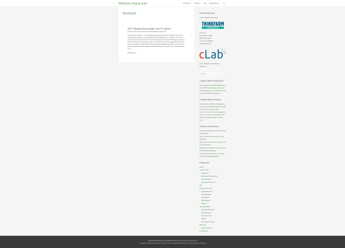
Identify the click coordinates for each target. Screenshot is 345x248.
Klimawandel (205, 197)
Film (200, 185)
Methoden (202, 225)
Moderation (205, 173)
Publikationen (203, 231)
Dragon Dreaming (206, 228)
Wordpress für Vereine (208, 182)
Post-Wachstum (206, 213)
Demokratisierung (207, 191)
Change (196, 3)
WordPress (186, 3)
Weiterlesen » (132, 53)
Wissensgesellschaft (207, 222)
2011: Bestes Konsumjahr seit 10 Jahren (149, 28)
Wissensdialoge (206, 179)
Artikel (201, 167)
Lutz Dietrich (203, 153)
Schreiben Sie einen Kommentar (138, 31)
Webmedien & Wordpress (209, 176)
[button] (224, 3)
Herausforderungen (205, 188)
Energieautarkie (206, 194)
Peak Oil (203, 203)
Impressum (184, 240)
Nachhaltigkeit (153, 31)
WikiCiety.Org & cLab (133, 3)
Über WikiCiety (214, 3)
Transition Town (206, 216)
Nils (200, 136)
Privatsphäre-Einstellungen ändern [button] (150, 243)
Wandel (203, 219)
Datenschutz (193, 240)
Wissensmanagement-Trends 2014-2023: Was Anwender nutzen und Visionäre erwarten (212, 106)
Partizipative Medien (207, 210)
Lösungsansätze (204, 206)
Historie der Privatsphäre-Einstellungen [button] (175, 243)
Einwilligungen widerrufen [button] (197, 243)
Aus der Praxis (204, 170)
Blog (205, 3)
